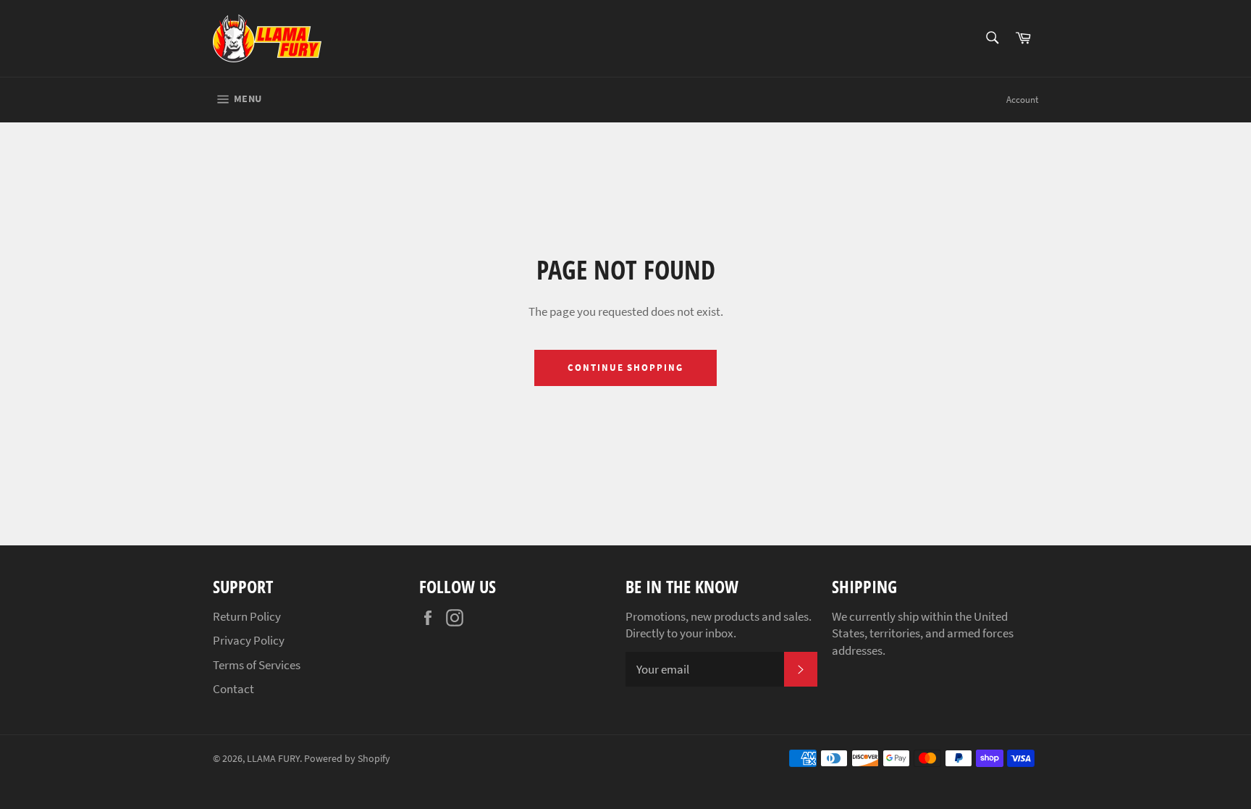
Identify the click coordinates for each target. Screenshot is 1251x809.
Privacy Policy (249, 640)
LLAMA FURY (273, 759)
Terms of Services (256, 665)
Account (1022, 99)
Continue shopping (625, 367)
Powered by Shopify (347, 759)
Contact (233, 689)
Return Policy (247, 616)
